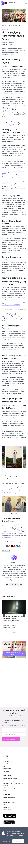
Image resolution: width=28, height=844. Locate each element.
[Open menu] (26, 3)
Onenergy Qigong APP (10, 537)
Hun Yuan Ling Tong (8, 781)
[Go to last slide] (3, 457)
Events (5, 766)
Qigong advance (7, 809)
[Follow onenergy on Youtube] (15, 584)
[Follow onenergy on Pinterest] (21, 584)
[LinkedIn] (17, 546)
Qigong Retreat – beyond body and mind (12, 789)
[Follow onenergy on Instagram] (12, 584)
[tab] (11, 513)
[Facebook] (7, 546)
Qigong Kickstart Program (10, 778)
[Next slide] (25, 457)
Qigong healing (7, 805)
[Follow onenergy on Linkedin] (18, 584)
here (8, 190)
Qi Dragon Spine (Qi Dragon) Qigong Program (13, 784)
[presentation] (14, 607)
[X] (12, 546)
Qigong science (20, 93)
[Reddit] (9, 546)
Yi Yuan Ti (18, 81)
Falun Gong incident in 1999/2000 (11, 305)
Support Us (6, 771)
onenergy (14, 562)
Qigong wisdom (7, 800)
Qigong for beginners (9, 797)
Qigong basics (7, 807)
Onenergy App (7, 768)
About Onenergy (7, 759)
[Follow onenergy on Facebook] (7, 584)
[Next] (24, 615)
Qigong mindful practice (9, 802)
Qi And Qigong (5, 29)
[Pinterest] (14, 546)
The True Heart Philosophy (9, 493)
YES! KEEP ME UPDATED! (11, 739)
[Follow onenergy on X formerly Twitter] (10, 584)
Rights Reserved (13, 125)
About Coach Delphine (9, 764)
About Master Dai (8, 761)
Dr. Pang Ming (5, 69)
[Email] (19, 546)
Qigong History (6, 550)
